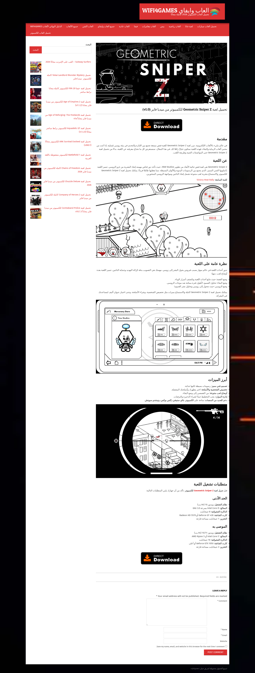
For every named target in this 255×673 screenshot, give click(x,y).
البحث (88, 44)
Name (224, 629)
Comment (222, 601)
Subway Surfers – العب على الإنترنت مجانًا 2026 (68, 62)
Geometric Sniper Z (204, 490)
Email (224, 635)
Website (223, 641)
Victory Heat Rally (205, 179)
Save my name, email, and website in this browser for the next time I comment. (190, 646)
